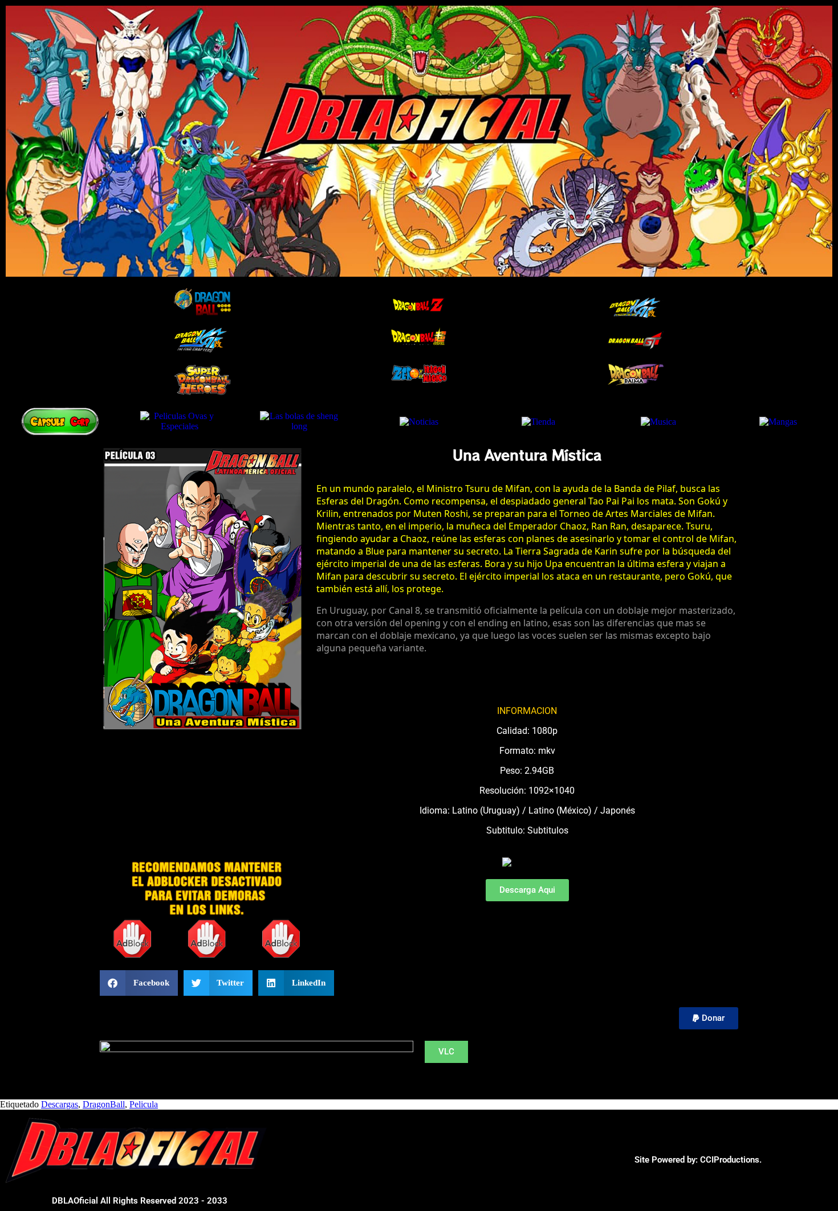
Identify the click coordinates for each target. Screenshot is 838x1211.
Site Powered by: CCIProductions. (698, 1160)
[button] (139, 983)
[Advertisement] (157, 769)
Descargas (59, 1104)
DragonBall (104, 1104)
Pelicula (143, 1104)
